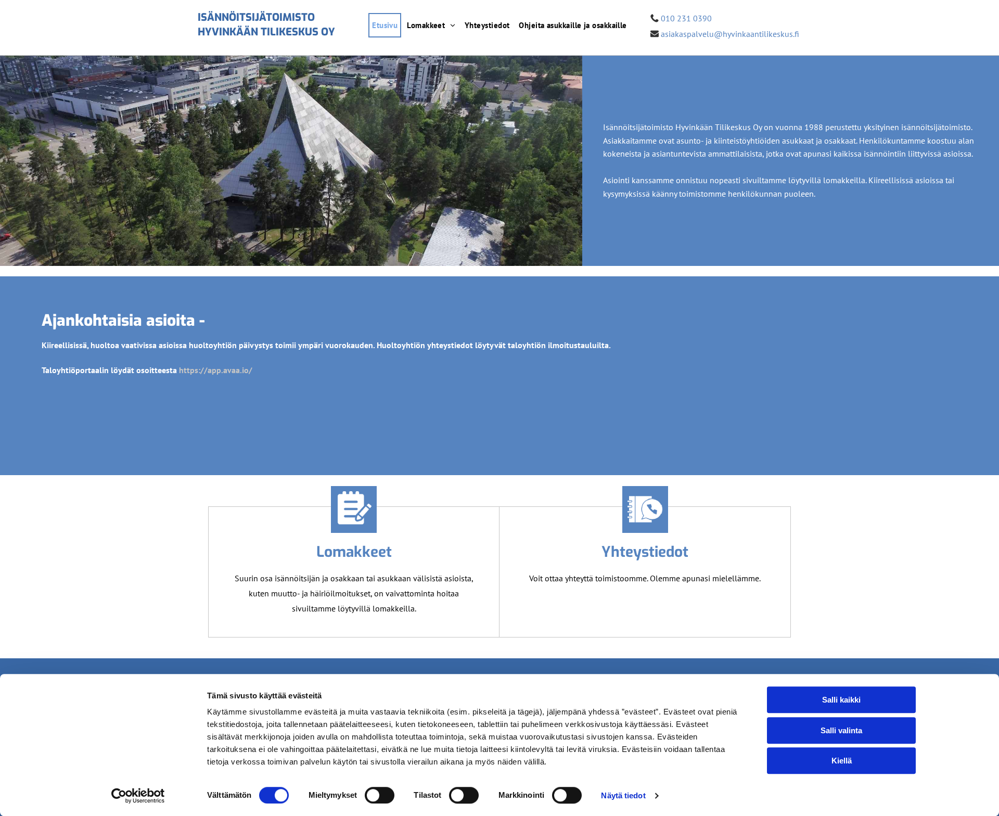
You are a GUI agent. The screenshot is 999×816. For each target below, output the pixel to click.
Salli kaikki (841, 699)
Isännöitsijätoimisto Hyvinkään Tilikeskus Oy (266, 24)
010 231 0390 (686, 18)
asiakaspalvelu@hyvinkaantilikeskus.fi (730, 34)
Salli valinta (841, 730)
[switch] (379, 795)
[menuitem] (384, 25)
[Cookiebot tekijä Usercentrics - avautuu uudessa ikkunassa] (138, 796)
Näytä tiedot (623, 795)
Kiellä (841, 760)
